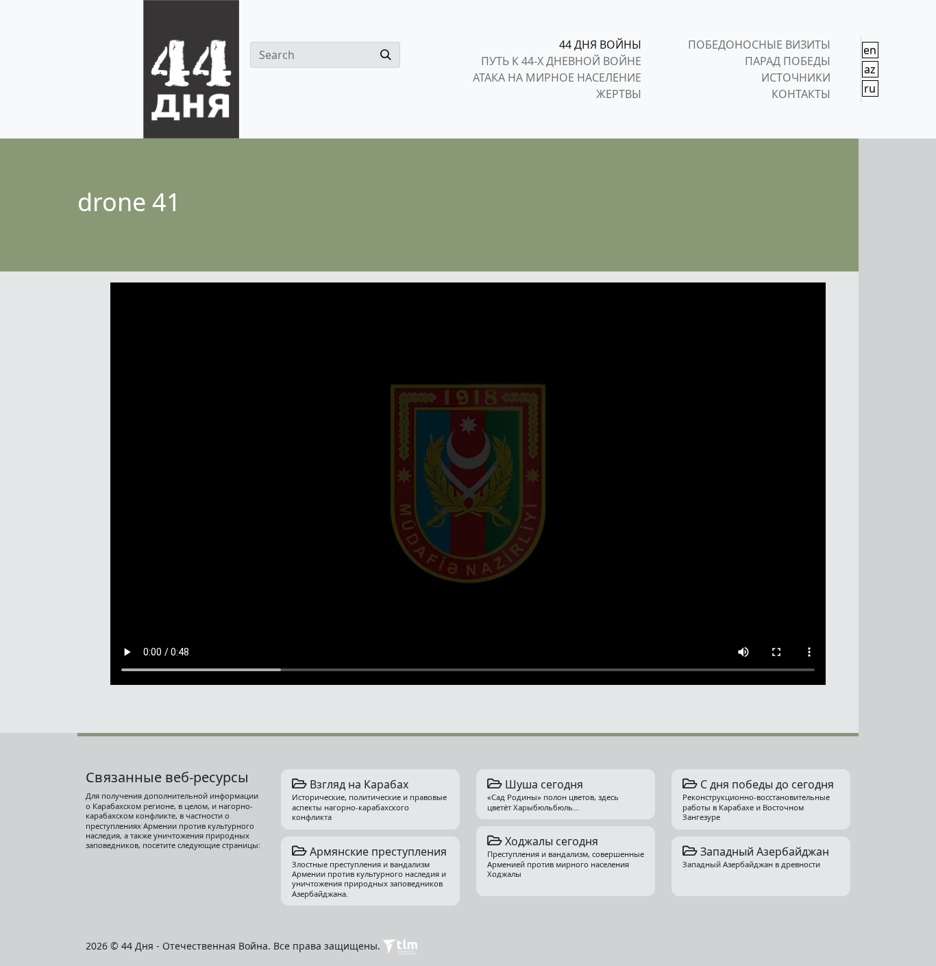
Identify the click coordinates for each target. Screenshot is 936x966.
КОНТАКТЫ (801, 93)
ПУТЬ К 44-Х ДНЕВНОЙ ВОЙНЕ (561, 61)
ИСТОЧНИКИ (795, 77)
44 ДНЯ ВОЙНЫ (600, 44)
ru (870, 88)
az (870, 69)
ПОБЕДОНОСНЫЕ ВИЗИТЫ (759, 44)
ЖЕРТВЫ (618, 93)
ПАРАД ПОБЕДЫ (787, 61)
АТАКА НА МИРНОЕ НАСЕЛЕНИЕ (557, 77)
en (869, 50)
